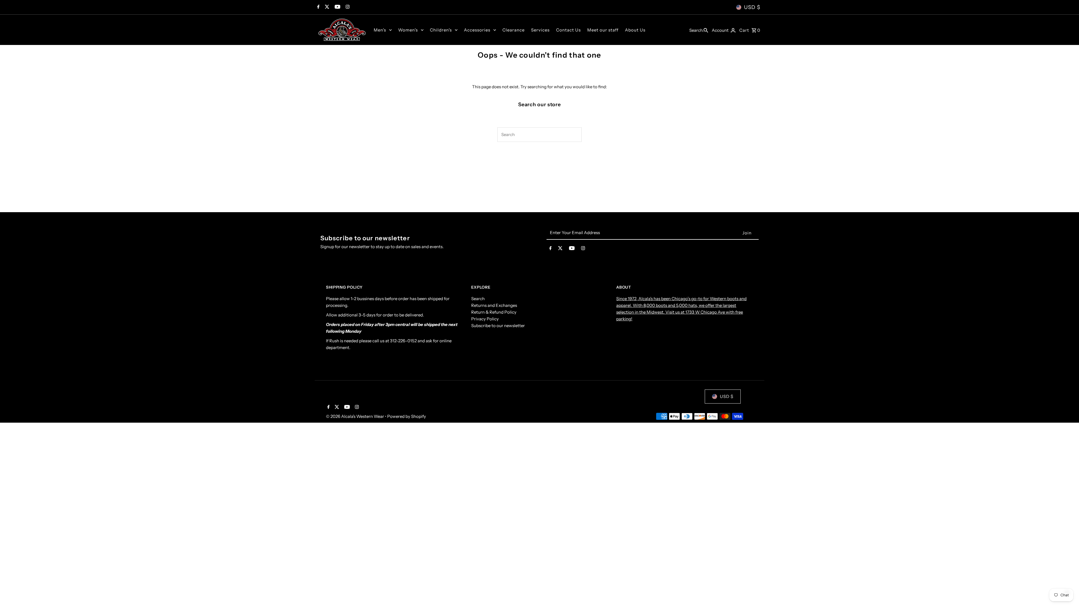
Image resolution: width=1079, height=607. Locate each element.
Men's (380, 30)
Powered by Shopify (406, 416)
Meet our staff (602, 30)
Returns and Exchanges (494, 305)
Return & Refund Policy (493, 312)
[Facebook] (317, 7)
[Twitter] (326, 7)
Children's (441, 30)
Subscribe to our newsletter (498, 325)
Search (478, 298)
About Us (635, 30)
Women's (408, 30)
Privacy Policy (485, 318)
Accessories (477, 30)
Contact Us (568, 30)
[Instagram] (347, 7)
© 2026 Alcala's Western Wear (355, 416)
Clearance (513, 30)
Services (540, 30)
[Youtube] (336, 7)
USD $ (752, 7)
